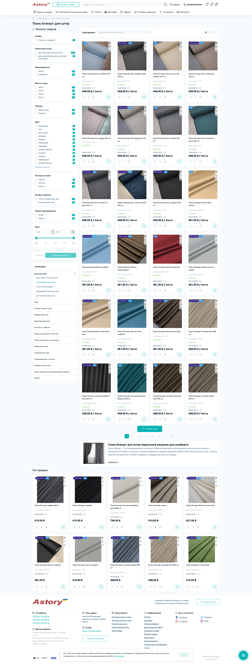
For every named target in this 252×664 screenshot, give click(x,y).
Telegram (208, 617)
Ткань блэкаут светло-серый (85, 565)
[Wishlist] (110, 46)
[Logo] (41, 4)
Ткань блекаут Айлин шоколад (166, 331)
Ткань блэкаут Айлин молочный (200, 505)
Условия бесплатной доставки (73, 12)
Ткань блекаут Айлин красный (166, 267)
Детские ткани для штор (45, 296)
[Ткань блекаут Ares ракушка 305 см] (131, 120)
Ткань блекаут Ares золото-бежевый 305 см (166, 75)
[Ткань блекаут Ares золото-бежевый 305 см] (167, 55)
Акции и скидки (44, 12)
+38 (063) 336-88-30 (40, 620)
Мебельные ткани (41, 346)
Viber (206, 621)
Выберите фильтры (60, 255)
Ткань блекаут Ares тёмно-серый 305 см (95, 204)
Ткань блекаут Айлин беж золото (200, 204)
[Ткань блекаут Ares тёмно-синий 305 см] (131, 184)
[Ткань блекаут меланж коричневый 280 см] (167, 378)
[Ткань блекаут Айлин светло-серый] (203, 249)
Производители (151, 641)
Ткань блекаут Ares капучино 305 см (201, 75)
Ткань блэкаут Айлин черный (48, 565)
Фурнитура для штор (42, 321)
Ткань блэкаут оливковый (197, 565)
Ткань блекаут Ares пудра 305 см (96, 138)
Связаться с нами (151, 631)
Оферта (127, 12)
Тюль (36, 302)
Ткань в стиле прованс (44, 287)
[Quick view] (110, 43)
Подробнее (119, 656)
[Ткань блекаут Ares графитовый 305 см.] (131, 55)
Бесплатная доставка (153, 627)
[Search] (165, 4)
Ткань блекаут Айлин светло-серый (202, 268)
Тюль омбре (117, 631)
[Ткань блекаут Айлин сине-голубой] (131, 313)
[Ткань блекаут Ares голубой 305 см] (96, 55)
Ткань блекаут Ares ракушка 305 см (131, 139)
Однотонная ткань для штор (47, 278)
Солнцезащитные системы (44, 359)
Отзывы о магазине (147, 12)
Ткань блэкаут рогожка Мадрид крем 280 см (124, 506)
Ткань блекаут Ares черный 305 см (167, 204)
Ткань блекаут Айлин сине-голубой (129, 332)
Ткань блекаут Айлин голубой (95, 267)
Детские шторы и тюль (121, 620)
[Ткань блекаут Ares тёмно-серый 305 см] (96, 184)
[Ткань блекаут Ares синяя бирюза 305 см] (203, 120)
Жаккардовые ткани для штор (47, 291)
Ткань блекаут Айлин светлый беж (95, 332)
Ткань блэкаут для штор (45, 282)
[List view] (210, 32)
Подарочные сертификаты (155, 644)
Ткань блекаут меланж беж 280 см (202, 332)
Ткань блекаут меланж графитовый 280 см (96, 397)
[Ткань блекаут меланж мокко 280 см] (203, 378)
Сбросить (40, 255)
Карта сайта (149, 638)
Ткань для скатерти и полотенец (46, 340)
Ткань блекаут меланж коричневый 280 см (167, 397)
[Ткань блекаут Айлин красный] (167, 249)
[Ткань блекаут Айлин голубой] (96, 249)
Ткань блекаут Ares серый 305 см (166, 139)
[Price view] (214, 32)
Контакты (184, 12)
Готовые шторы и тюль (43, 308)
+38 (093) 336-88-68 (40, 616)
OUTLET (37, 378)
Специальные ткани (41, 353)
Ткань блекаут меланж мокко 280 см (201, 397)
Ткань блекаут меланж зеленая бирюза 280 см (131, 397)
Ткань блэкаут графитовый (47, 505)
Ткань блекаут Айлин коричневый (126, 268)
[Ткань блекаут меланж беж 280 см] (203, 313)
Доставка (112, 12)
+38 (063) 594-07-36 (40, 623)
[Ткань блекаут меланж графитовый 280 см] (96, 378)
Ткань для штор (43, 18)
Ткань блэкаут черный (82, 505)
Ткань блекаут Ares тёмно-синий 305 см (131, 204)
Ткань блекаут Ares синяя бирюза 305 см (201, 139)
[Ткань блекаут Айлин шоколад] (167, 313)
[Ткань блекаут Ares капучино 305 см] (203, 55)
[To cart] (108, 97)
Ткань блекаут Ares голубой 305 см (96, 75)
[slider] (36, 238)
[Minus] (84, 97)
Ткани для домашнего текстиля (46, 334)
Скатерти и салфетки (42, 327)
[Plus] (94, 97)
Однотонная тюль (119, 624)
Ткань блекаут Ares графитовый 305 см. (131, 75)
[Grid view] (206, 32)
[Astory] (78, 602)
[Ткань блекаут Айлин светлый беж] (96, 313)
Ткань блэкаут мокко (157, 505)
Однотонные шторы (120, 627)
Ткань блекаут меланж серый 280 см (125, 566)
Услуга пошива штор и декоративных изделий (51, 372)
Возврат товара (150, 634)
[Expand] (75, 274)
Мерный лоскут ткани (42, 365)
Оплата (98, 12)
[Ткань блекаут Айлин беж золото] (203, 184)
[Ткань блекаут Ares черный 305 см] (167, 184)
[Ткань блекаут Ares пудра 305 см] (96, 120)
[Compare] (110, 50)
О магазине (168, 12)
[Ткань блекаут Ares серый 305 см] (167, 120)
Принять (184, 655)
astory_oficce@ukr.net (91, 631)
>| (172, 436)
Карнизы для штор (41, 315)
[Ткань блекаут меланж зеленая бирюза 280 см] (131, 378)
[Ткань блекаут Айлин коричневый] (131, 249)
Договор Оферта (151, 624)
